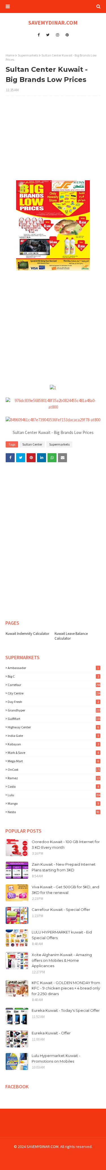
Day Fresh (53, 702)
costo (53, 786)
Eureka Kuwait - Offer (51, 1033)
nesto (53, 812)
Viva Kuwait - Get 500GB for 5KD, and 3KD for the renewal (65, 890)
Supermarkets (28, 55)
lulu (54, 795)
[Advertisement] (53, 140)
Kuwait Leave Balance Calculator (71, 636)
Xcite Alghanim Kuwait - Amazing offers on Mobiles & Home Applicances (62, 960)
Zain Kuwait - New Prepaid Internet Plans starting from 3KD (64, 867)
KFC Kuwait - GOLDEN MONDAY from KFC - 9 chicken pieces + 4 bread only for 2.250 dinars (66, 988)
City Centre (54, 693)
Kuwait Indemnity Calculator (27, 633)
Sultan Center (32, 444)
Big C (53, 676)
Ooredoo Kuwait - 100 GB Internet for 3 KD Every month (66, 844)
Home (10, 55)
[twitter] (48, 35)
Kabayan (53, 744)
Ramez (53, 778)
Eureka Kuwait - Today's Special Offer (66, 1010)
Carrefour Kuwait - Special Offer (61, 909)
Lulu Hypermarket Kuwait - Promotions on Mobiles (56, 1058)
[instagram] (57, 35)
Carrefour (54, 685)
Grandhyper (54, 710)
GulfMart (54, 719)
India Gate (53, 735)
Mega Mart (53, 761)
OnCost (54, 769)
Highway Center (53, 727)
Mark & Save (53, 752)
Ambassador (53, 668)
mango (53, 803)
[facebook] (38, 35)
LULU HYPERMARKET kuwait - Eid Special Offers (62, 935)
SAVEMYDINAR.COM (53, 22)
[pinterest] (67, 35)
